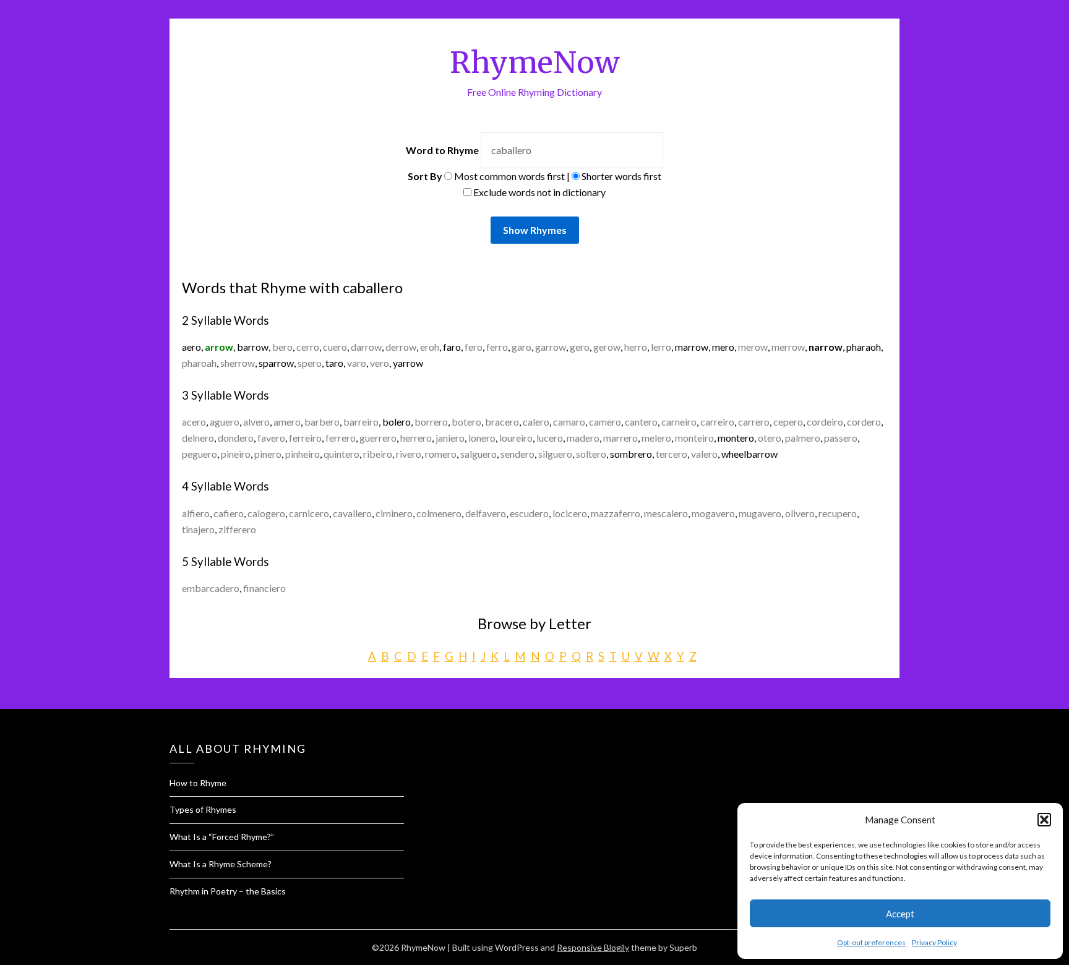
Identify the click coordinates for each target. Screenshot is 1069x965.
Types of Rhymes (203, 809)
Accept (900, 913)
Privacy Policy (934, 942)
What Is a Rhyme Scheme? (221, 864)
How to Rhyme (198, 783)
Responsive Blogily (593, 947)
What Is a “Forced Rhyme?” (222, 836)
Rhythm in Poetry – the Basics (228, 891)
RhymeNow (535, 62)
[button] (1044, 819)
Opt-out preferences (871, 942)
